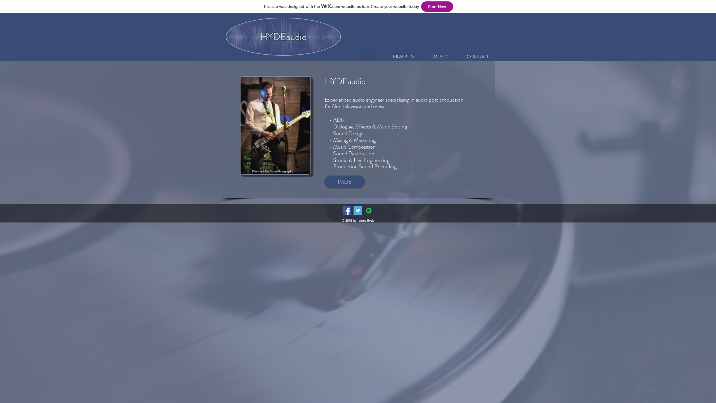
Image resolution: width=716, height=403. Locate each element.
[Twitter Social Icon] (358, 210)
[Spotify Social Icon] (368, 210)
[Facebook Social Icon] (347, 210)
